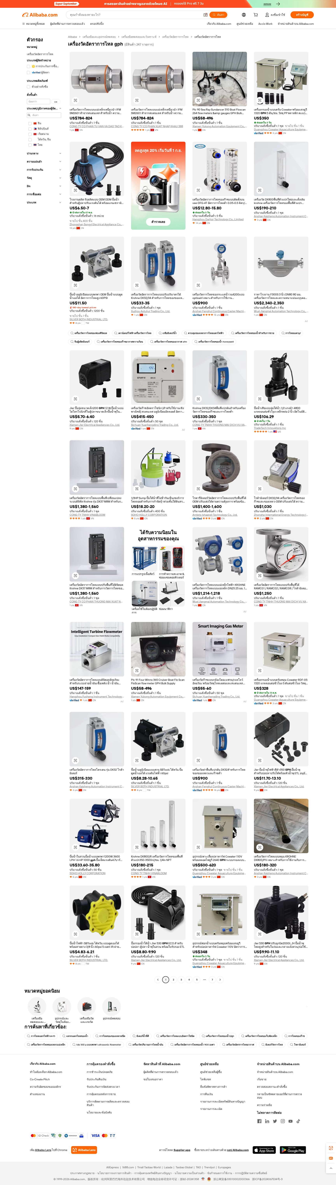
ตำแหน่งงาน (37, 1094)
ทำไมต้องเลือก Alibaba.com (46, 1071)
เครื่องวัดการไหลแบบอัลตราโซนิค (177, 1036)
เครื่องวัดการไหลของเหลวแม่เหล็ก (48, 1044)
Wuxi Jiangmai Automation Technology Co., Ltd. (281, 311)
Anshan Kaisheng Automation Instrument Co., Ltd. (281, 216)
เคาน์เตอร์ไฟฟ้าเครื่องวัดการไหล (134, 333)
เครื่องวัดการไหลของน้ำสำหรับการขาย (254, 333)
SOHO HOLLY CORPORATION (149, 514)
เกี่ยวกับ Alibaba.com (42, 1063)
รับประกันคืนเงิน (96, 1079)
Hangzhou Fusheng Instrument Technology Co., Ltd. (97, 696)
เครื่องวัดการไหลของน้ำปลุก (220, 1036)
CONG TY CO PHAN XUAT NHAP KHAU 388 (157, 126)
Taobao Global (184, 1167)
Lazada (168, 1167)
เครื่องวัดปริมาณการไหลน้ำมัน (147, 1044)
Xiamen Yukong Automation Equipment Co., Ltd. (219, 126)
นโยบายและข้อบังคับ (99, 1112)
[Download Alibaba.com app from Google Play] (293, 1150)
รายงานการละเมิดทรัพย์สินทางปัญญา (222, 1101)
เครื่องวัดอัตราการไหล (175, 36)
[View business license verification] (203, 1179)
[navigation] (43, 509)
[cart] (256, 15)
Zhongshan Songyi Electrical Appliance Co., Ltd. (97, 224)
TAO (198, 1167)
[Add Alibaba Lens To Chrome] (84, 1150)
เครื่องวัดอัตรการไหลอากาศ (240, 1044)
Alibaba (72, 36)
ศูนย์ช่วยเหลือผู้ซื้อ (211, 1071)
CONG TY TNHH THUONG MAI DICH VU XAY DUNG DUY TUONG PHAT (219, 424)
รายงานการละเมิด (211, 1108)
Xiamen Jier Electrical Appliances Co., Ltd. (95, 424)
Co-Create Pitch (40, 1079)
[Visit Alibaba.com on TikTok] (298, 1121)
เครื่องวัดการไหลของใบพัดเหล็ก (261, 1036)
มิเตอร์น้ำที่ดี (142, 1036)
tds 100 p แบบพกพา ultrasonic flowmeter (98, 1044)
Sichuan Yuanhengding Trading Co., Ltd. (154, 424)
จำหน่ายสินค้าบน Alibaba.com (275, 1071)
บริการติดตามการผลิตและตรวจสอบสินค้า (108, 1103)
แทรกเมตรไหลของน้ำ (77, 1036)
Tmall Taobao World (149, 1167)
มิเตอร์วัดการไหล (274, 1044)
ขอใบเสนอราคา (153, 1079)
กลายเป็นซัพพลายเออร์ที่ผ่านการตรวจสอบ (279, 1096)
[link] (331, 1148)
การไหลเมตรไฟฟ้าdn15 (43, 1036)
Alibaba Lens (43, 1150)
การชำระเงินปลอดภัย (99, 1071)
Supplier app (182, 1150)
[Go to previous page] (157, 979)
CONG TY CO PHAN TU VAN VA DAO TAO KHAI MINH (97, 126)
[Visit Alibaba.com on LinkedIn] (267, 1121)
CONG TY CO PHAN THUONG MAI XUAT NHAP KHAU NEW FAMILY (97, 601)
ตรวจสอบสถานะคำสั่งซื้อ (272, 1086)
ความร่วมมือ (264, 1105)
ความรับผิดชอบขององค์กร (45, 1086)
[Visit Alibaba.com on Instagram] (282, 1121)
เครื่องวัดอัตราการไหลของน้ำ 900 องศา (194, 1044)
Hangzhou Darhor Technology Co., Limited (217, 219)
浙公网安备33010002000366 (231, 1179)
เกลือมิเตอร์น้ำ (170, 333)
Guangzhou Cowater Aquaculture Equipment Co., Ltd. (281, 129)
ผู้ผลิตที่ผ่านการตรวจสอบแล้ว (161, 1071)
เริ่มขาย (261, 1079)
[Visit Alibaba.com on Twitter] (275, 1121)
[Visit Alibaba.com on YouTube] (290, 1121)
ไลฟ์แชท (205, 1079)
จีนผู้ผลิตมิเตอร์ (81, 341)
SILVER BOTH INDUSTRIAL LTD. (89, 319)
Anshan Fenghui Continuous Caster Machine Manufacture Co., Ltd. (219, 311)
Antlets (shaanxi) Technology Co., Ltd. (214, 514)
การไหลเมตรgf (293, 333)
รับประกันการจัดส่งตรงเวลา (103, 1086)
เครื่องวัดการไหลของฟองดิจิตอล (90, 333)
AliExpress (112, 1167)
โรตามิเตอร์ (300, 1044)
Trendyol (209, 1167)
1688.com (128, 1167)
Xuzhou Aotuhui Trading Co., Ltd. (150, 311)
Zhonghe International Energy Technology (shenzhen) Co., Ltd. (281, 514)
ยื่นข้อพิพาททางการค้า (213, 1086)
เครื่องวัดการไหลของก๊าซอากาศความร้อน (122, 341)
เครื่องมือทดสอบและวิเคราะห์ (139, 36)
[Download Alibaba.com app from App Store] (264, 1150)
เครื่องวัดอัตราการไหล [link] (207, 36)
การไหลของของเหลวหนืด (112, 1036)
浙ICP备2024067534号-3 (267, 1179)
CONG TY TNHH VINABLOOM (87, 514)
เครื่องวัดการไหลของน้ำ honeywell (216, 341)
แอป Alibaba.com (238, 1150)
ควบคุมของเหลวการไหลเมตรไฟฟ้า (206, 333)
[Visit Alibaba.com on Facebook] (259, 1121)
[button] (205, 14)
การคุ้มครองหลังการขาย (101, 1094)
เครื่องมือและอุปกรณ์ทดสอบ (99, 36)
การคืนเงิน (206, 1094)
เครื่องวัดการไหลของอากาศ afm (170, 341)
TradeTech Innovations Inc (270, 428)
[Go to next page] (220, 979)
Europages (224, 1167)
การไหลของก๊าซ (296, 1036)
